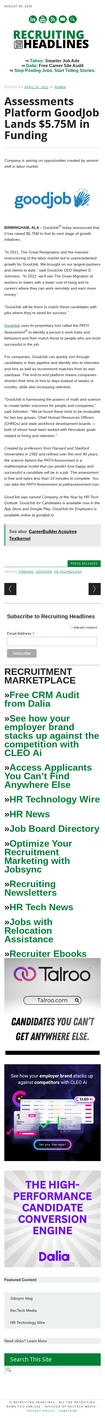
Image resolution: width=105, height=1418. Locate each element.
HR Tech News (41, 907)
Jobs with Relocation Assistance (28, 930)
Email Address (20, 633)
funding (26, 571)
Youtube (43, 19)
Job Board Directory (54, 828)
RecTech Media (23, 1310)
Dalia (31, 65)
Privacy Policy (41, 1411)
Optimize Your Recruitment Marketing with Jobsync (38, 856)
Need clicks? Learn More (25, 1341)
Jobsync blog (21, 1298)
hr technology (68, 571)
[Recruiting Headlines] (52, 47)
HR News (29, 814)
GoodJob (12, 325)
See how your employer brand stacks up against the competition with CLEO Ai (51, 735)
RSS (53, 19)
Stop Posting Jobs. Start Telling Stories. (54, 70)
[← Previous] (10, 589)
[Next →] (95, 589)
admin (60, 87)
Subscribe (68, 1411)
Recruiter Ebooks (48, 953)
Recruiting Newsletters (30, 888)
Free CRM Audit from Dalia (41, 699)
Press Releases (84, 563)
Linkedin (33, 19)
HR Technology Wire (54, 799)
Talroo (36, 61)
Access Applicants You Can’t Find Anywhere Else (48, 776)
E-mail (63, 19)
